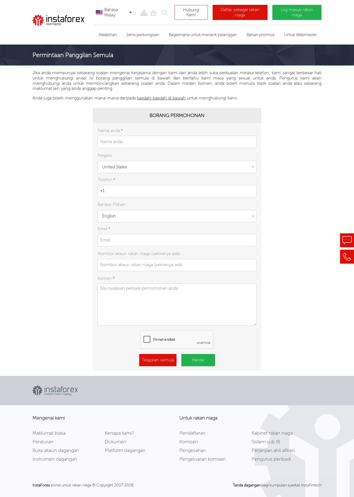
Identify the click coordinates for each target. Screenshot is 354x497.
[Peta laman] (143, 12)
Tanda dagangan (247, 485)
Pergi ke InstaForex (60, 31)
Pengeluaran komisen (202, 459)
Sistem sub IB (266, 442)
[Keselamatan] (153, 12)
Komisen (188, 442)
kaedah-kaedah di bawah (161, 98)
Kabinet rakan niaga (272, 433)
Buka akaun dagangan (56, 450)
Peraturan (43, 442)
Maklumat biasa (49, 433)
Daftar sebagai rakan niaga (240, 12)
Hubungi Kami (191, 12)
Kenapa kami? (119, 433)
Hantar (198, 360)
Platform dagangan (125, 450)
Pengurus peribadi (271, 459)
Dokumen (115, 442)
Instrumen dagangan (55, 459)
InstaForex (41, 485)
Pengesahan (192, 450)
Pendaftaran (192, 433)
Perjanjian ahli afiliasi (273, 450)
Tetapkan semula (158, 360)
